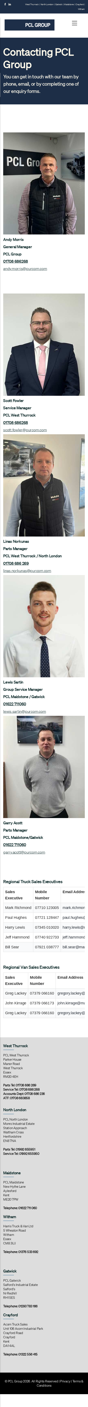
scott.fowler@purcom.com (25, 429)
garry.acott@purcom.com (24, 852)
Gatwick (58, 4)
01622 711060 (14, 703)
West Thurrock (32, 4)
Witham (81, 9)
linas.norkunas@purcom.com (27, 570)
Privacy (65, 1381)
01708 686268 (15, 261)
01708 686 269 (16, 563)
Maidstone (69, 4)
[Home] (29, 20)
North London (47, 4)
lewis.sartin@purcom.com (24, 711)
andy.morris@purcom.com (25, 268)
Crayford (80, 4)
